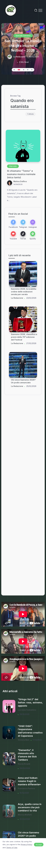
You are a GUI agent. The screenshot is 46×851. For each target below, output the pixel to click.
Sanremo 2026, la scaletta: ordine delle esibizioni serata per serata (24, 292)
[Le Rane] (10, 10)
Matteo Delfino (20, 181)
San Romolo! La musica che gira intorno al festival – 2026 (23, 45)
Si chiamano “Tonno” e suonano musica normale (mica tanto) (21, 174)
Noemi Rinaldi (24, 764)
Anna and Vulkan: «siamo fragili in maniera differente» (29, 781)
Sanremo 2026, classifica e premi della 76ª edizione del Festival (24, 337)
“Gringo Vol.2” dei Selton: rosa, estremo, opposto (30, 702)
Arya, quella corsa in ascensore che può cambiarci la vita (29, 807)
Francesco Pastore (26, 788)
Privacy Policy (26, 844)
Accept (39, 845)
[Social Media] (13, 224)
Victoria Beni (24, 740)
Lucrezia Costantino (27, 710)
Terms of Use (11, 847)
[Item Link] (23, 146)
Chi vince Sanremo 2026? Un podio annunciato (28, 835)
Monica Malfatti (25, 815)
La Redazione (19, 57)
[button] (14, 69)
